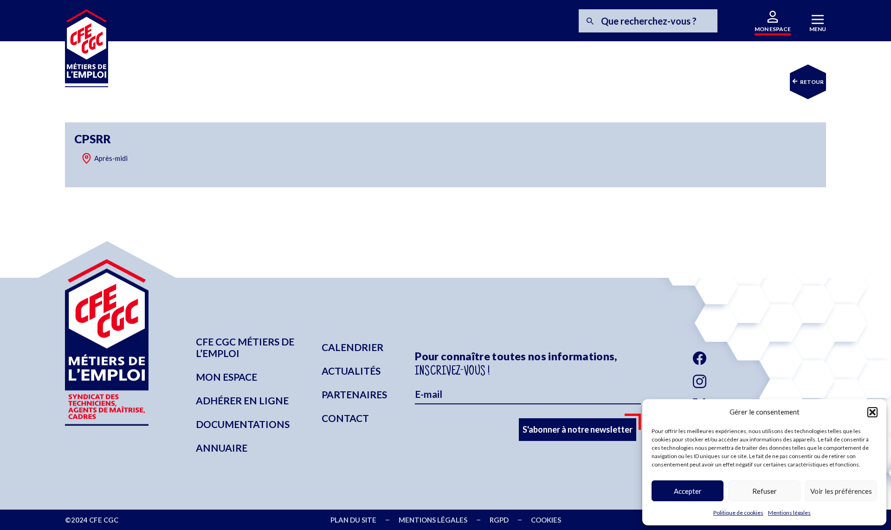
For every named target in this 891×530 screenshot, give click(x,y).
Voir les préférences (841, 491)
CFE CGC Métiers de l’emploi (245, 347)
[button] (872, 412)
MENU (817, 29)
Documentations (243, 424)
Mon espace (226, 377)
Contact (345, 418)
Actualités (351, 371)
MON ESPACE (773, 29)
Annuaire (221, 447)
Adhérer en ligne (242, 400)
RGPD (499, 520)
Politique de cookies (738, 512)
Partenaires (354, 394)
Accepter (688, 491)
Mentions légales (789, 512)
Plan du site (353, 520)
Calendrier (352, 347)
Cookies (546, 520)
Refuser (764, 491)
